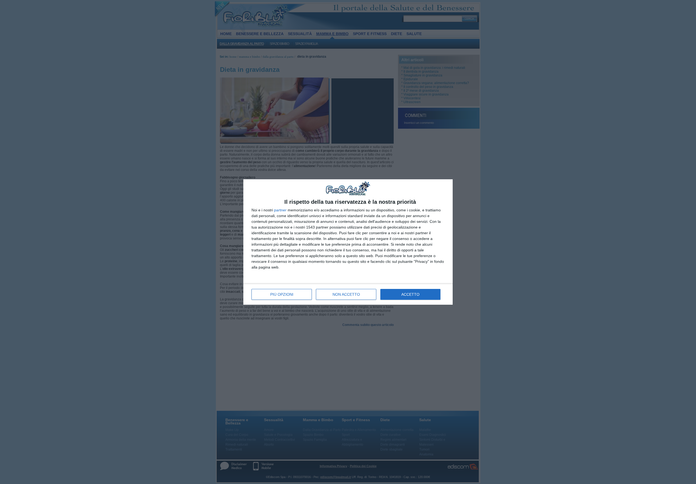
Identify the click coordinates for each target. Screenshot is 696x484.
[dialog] (348, 241)
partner (280, 210)
